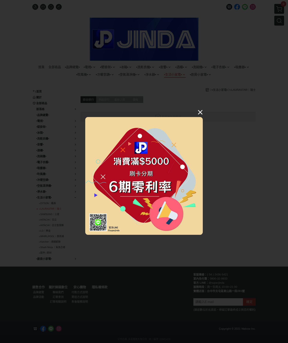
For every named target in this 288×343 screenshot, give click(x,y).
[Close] (200, 112)
